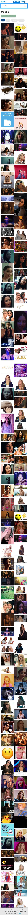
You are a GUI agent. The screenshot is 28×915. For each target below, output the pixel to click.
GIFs (8, 20)
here (20, 913)
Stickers (14, 20)
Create (17, 1)
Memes (21, 20)
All (3, 20)
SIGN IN (22, 1)
